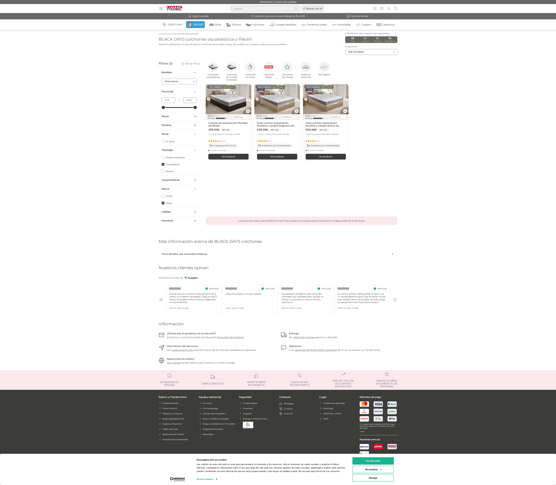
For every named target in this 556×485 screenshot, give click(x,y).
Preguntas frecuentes (213, 429)
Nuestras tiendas (359, 16)
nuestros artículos (182, 350)
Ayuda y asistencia (210, 397)
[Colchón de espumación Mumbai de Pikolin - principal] (228, 99)
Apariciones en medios (173, 434)
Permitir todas (373, 461)
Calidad (166, 211)
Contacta (284, 397)
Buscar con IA (314, 8)
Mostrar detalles (205, 479)
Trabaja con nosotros (172, 413)
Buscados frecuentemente (175, 439)
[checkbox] (179, 141)
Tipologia (167, 150)
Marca (165, 188)
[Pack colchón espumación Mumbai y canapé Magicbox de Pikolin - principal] (277, 99)
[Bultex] (364, 446)
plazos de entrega (303, 337)
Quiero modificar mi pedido (216, 419)
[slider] (163, 107)
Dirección (288, 413)
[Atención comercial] (374, 8)
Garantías (247, 413)
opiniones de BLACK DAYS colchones (316, 350)
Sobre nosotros (169, 408)
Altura (165, 116)
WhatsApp (289, 403)
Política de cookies (332, 413)
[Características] (248, 111)
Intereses (167, 220)
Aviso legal (328, 408)
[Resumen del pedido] (395, 8)
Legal (322, 397)
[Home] (392, 446)
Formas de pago (210, 408)
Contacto (288, 408)
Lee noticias (173, 362)
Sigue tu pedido (200, 16)
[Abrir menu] (161, 8)
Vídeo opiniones (170, 429)
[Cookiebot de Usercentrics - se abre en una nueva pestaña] (177, 479)
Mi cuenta (207, 403)
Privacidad (248, 408)
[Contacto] (381, 8)
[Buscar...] (295, 8)
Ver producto (228, 156)
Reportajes (208, 434)
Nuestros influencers (172, 424)
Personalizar (371, 469)
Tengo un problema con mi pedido (219, 424)
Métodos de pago (370, 397)
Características (171, 180)
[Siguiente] (248, 99)
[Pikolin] (378, 446)
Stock (165, 134)
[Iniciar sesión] (388, 8)
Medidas (167, 72)
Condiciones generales (334, 403)
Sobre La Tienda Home (172, 397)
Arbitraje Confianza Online (255, 419)
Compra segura (250, 403)
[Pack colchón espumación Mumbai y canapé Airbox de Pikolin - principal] (326, 99)
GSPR (326, 419)
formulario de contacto (230, 337)
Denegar (373, 478)
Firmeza (166, 125)
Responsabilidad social (173, 419)
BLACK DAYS (171, 34)
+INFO (362, 432)
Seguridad (245, 397)
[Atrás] (208, 99)
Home (161, 34)
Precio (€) (167, 91)
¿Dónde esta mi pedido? (214, 413)
